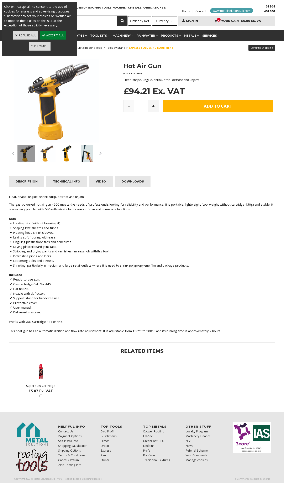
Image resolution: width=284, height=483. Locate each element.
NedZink (148, 446)
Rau (103, 455)
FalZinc (148, 436)
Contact (200, 11)
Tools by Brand (115, 48)
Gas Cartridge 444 (39, 321)
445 (60, 321)
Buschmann (109, 436)
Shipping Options (69, 450)
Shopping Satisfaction (72, 446)
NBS (188, 441)
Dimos (105, 441)
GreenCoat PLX (153, 441)
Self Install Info (68, 441)
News (189, 446)
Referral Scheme (196, 450)
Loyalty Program (196, 431)
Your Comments (196, 455)
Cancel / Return (68, 460)
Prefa (146, 450)
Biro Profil (107, 431)
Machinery (122, 35)
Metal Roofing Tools (90, 48)
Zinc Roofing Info (69, 465)
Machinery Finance (198, 436)
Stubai (105, 460)
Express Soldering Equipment (151, 48)
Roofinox (149, 455)
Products (169, 35)
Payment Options (70, 436)
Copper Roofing (153, 431)
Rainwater (146, 35)
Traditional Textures (156, 460)
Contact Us (65, 431)
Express (106, 450)
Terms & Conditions (71, 455)
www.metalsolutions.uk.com (232, 11)
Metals (190, 35)
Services (209, 35)
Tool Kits (98, 35)
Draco (105, 446)
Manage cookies (196, 460)
